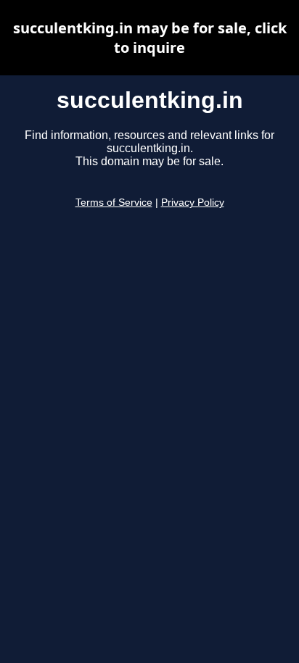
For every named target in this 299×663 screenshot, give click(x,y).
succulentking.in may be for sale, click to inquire (150, 37)
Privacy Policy (192, 202)
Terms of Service (113, 202)
